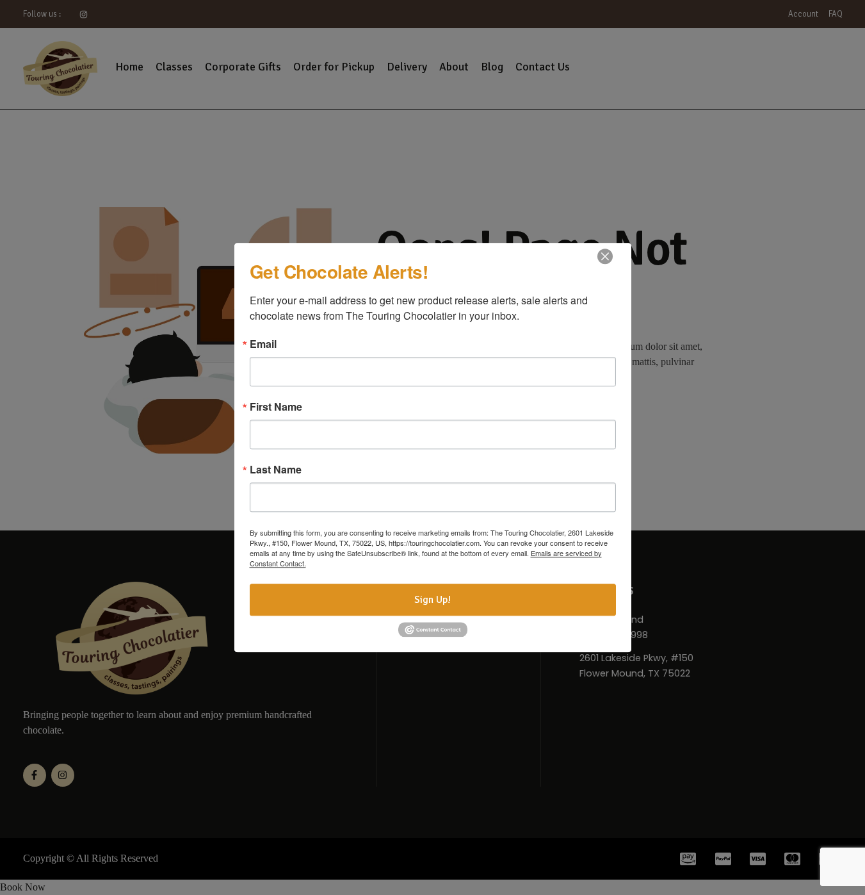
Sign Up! (432, 599)
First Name (276, 407)
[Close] (605, 256)
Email (263, 344)
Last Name (276, 469)
